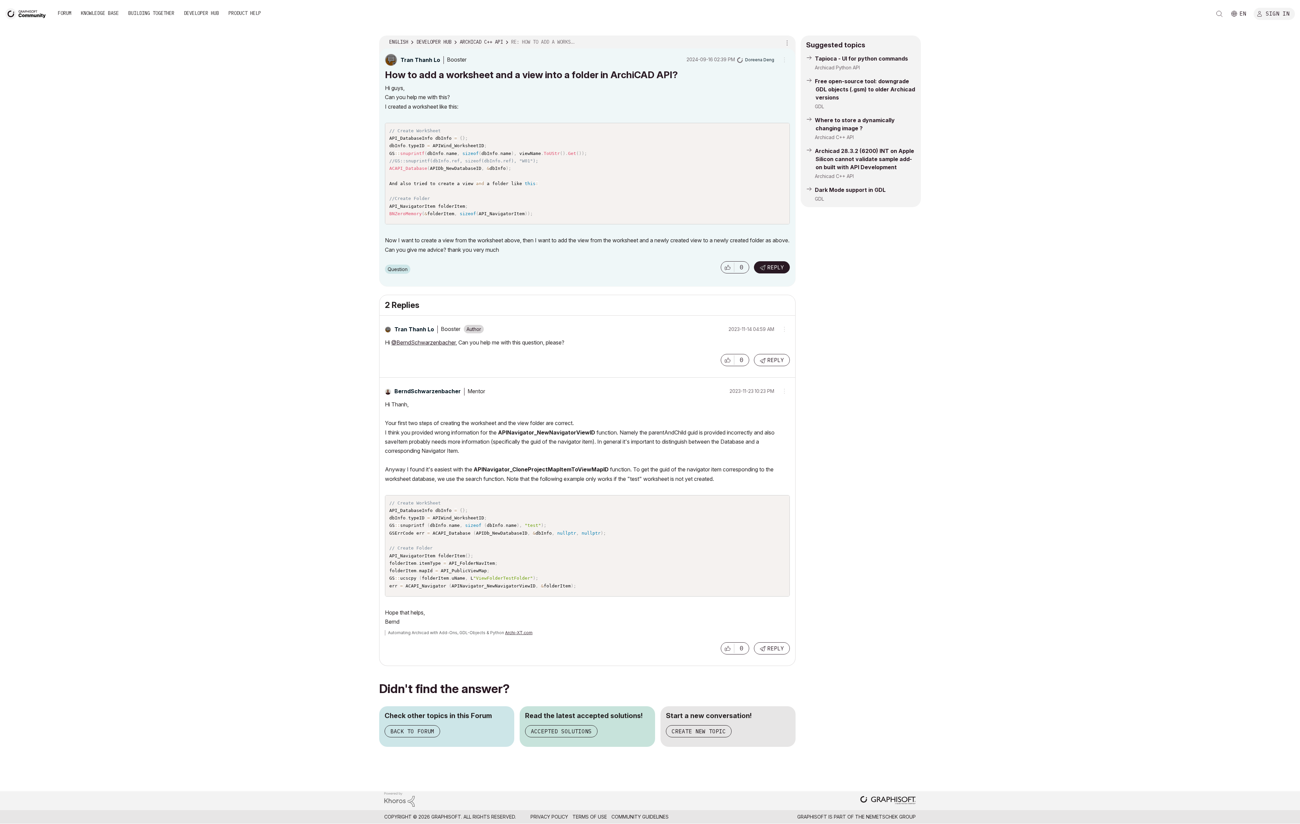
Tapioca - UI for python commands (861, 58)
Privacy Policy (549, 817)
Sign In (1278, 13)
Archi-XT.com (519, 632)
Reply (775, 267)
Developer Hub (201, 13)
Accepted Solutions (561, 731)
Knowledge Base (100, 13)
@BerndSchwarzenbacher (423, 342)
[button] (727, 267)
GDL (819, 106)
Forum (64, 13)
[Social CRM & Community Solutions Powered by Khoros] (399, 799)
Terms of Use (589, 817)
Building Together (151, 13)
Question (398, 269)
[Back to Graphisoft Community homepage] (27, 13)
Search (1219, 13)
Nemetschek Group (891, 817)
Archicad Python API (837, 67)
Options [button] (786, 42)
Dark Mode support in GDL (850, 189)
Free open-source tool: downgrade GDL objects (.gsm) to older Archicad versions (865, 89)
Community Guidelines (640, 817)
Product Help (245, 13)
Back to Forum (412, 731)
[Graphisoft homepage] (888, 801)
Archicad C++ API (834, 137)
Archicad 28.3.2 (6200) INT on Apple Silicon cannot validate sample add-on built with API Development (864, 159)
